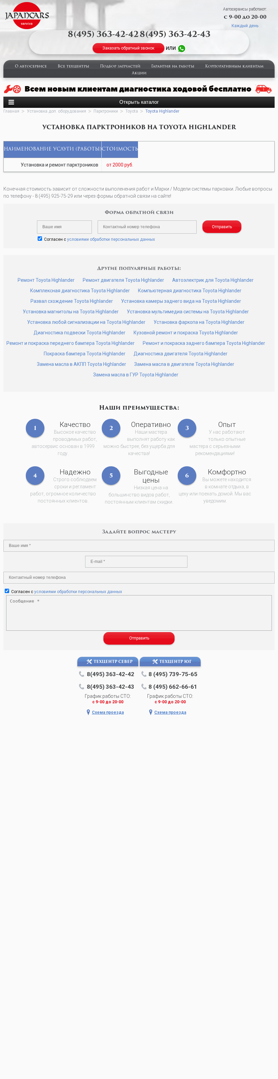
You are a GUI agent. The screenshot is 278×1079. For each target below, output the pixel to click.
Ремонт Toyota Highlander (46, 280)
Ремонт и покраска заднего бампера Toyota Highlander (204, 343)
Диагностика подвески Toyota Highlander (79, 332)
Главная (11, 111)
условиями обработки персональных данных (111, 239)
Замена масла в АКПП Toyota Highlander (81, 364)
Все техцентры (73, 66)
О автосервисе (31, 66)
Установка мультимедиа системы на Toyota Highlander (188, 311)
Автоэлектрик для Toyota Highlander (213, 280)
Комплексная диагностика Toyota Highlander (80, 290)
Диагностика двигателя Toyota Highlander (180, 353)
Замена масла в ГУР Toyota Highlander (135, 374)
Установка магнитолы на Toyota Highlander (71, 311)
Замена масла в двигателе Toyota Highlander (184, 364)
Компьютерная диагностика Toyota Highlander (189, 290)
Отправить (222, 226)
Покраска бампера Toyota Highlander (84, 353)
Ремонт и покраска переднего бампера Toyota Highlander (70, 343)
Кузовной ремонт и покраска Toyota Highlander (186, 332)
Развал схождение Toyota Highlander (72, 301)
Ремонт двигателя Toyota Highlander (123, 280)
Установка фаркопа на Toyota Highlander (199, 322)
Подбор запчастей (120, 66)
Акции (139, 73)
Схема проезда (108, 712)
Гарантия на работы (172, 66)
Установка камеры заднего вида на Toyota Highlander (181, 301)
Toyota (131, 111)
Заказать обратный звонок (128, 48)
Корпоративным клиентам (234, 66)
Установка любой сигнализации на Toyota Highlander (86, 322)
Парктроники (106, 111)
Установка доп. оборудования (56, 111)
